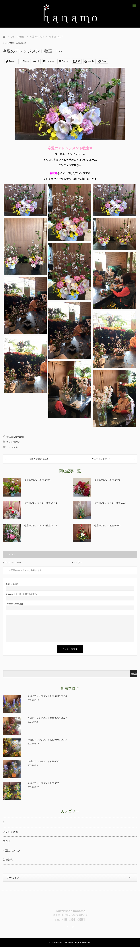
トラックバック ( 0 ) (12, 562)
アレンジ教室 (8, 43)
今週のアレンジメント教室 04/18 (40, 525)
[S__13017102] (25, 364)
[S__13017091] (25, 200)
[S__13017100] (69, 330)
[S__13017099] (25, 305)
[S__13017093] (114, 200)
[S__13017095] (114, 234)
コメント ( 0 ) (75, 562)
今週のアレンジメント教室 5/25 (43, 783)
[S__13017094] (25, 246)
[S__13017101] (114, 339)
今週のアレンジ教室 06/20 (107, 525)
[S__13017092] (69, 212)
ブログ (6, 841)
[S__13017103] (69, 389)
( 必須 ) (12, 584)
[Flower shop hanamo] (70, 14)
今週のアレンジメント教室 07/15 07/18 (47, 696)
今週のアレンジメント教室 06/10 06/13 (47, 739)
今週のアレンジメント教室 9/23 (110, 502)
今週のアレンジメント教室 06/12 (40, 502)
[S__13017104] (114, 398)
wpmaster (19, 436)
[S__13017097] (69, 271)
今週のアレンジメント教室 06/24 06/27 (47, 717)
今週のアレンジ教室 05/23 (37, 480)
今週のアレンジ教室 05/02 (107, 480)
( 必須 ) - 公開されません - (22, 594)
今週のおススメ (12, 850)
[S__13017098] (114, 280)
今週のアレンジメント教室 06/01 (44, 761)
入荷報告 (8, 859)
